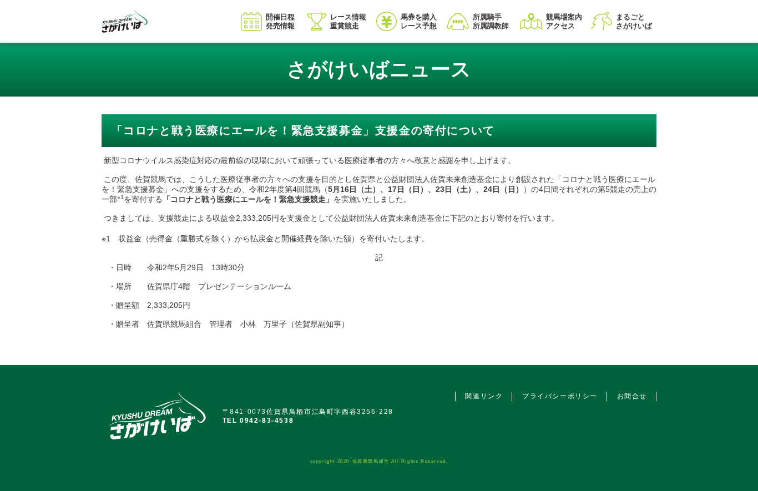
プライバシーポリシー (560, 396)
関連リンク (484, 396)
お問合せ (632, 396)
